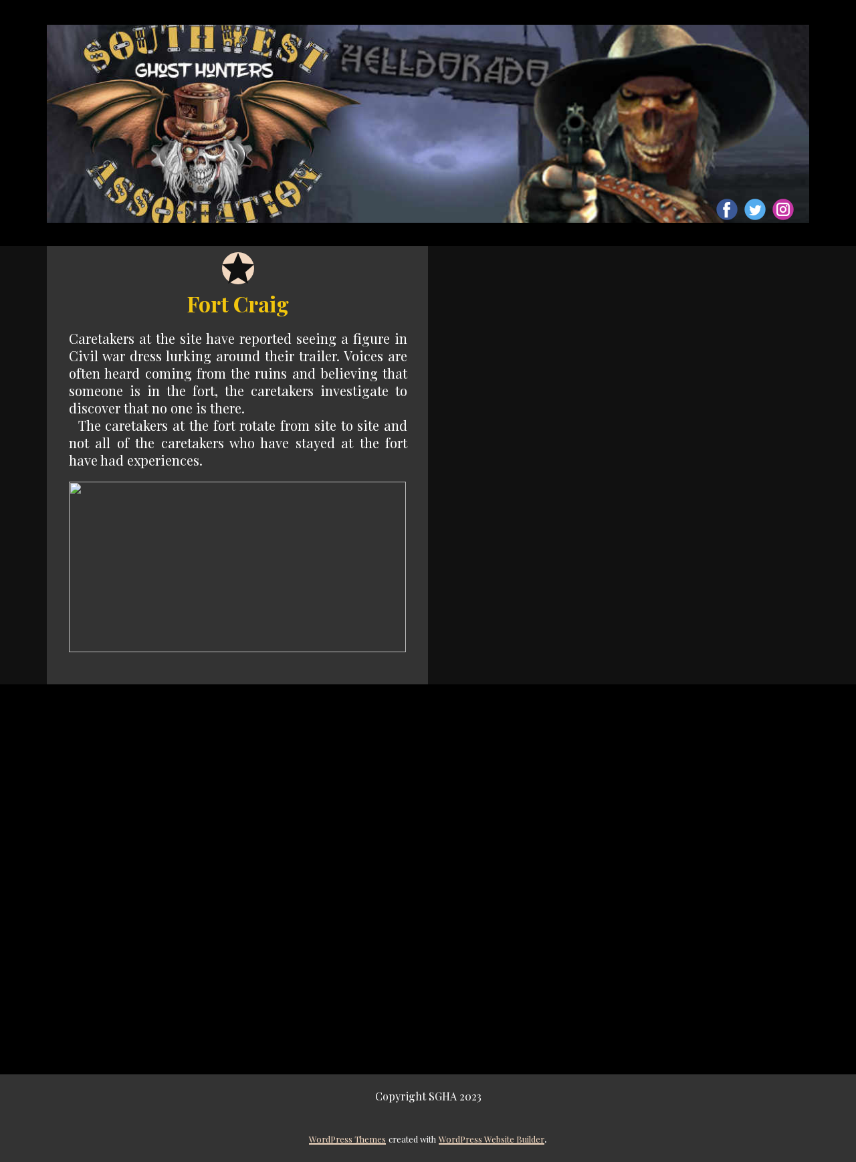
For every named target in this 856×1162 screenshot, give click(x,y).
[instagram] (783, 209)
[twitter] (755, 209)
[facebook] (727, 209)
